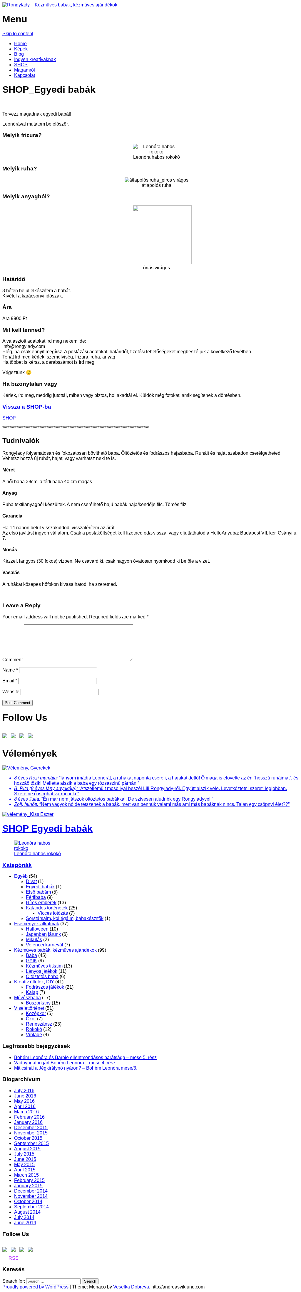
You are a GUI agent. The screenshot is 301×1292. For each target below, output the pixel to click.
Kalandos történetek (47, 907)
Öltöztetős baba (42, 976)
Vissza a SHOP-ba (26, 407)
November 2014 (31, 1196)
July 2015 (24, 1153)
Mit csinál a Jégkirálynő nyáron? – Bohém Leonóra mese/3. (75, 1068)
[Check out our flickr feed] (31, 736)
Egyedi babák (40, 886)
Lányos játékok (41, 971)
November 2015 (31, 1132)
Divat (31, 881)
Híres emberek (41, 902)
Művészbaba (27, 997)
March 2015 (26, 1175)
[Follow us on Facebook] (5, 736)
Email (9, 680)
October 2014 (28, 1201)
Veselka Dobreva (131, 1286)
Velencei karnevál (44, 944)
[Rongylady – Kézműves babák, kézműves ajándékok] (59, 4)
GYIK (31, 960)
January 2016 (28, 1122)
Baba (31, 955)
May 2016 (24, 1101)
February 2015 (29, 1180)
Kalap (32, 992)
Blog (19, 54)
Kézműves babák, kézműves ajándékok (55, 950)
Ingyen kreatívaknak (35, 59)
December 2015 (31, 1127)
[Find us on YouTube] (14, 736)
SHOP (21, 64)
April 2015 (25, 1169)
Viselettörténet (29, 1008)
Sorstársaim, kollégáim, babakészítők (64, 918)
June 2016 (25, 1095)
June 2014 (25, 1222)
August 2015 (27, 1148)
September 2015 (31, 1143)
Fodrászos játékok (45, 987)
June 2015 (25, 1159)
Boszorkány (38, 1002)
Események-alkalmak (36, 923)
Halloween (37, 928)
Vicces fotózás (53, 913)
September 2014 (31, 1206)
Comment (12, 659)
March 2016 (26, 1111)
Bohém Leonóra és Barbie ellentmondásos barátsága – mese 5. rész (85, 1057)
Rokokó (34, 1029)
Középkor (36, 1013)
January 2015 (28, 1185)
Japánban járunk (43, 934)
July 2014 (24, 1217)
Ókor (31, 1018)
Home (20, 43)
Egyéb (21, 876)
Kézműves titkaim (44, 965)
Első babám (38, 891)
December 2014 (31, 1190)
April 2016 (25, 1106)
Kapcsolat (24, 75)
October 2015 (28, 1138)
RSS (14, 1258)
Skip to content (17, 33)
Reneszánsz (39, 1024)
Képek (21, 48)
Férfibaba (36, 897)
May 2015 (24, 1164)
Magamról (24, 69)
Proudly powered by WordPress (35, 1286)
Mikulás (34, 939)
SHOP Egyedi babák (47, 828)
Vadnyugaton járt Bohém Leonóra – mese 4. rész (65, 1062)
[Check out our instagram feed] (22, 736)
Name (10, 669)
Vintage (34, 1034)
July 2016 (24, 1090)
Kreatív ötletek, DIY (34, 981)
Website (10, 691)
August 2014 (27, 1212)
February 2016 (29, 1117)
